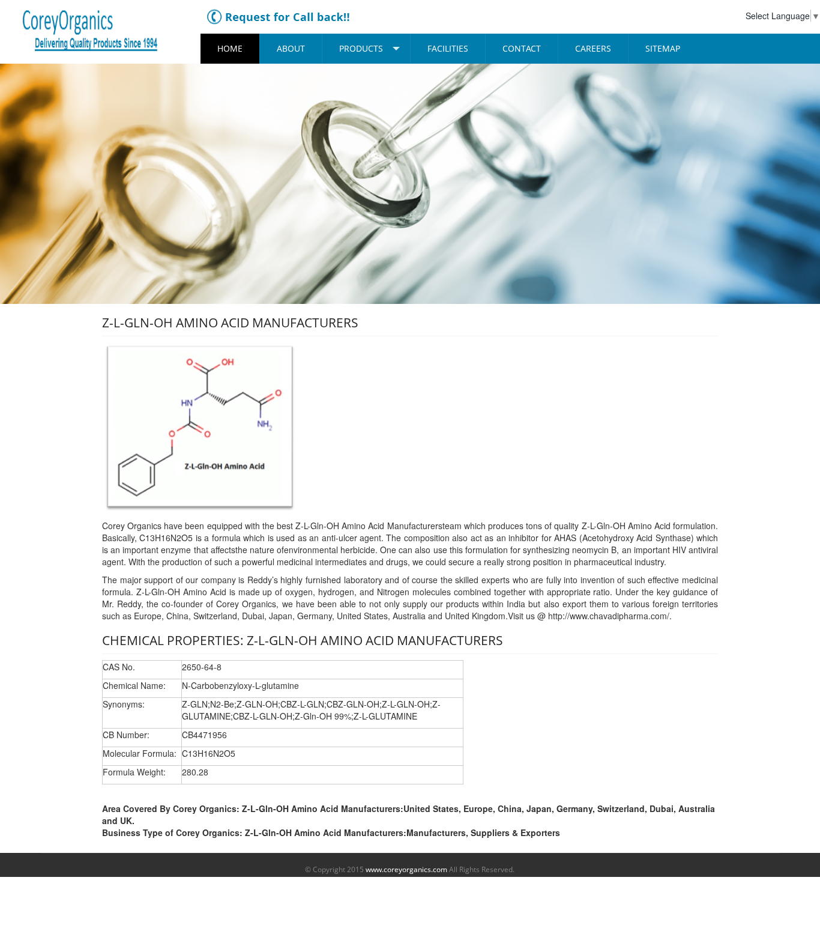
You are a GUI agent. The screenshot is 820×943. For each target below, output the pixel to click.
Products (361, 48)
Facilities (447, 48)
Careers (593, 48)
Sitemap (662, 48)
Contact (521, 48)
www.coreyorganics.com (406, 869)
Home (230, 48)
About (291, 48)
